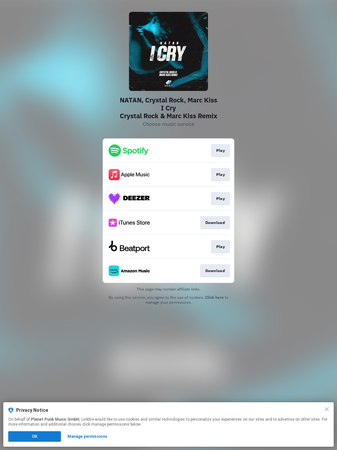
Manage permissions (87, 436)
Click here (214, 297)
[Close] (327, 409)
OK (34, 436)
